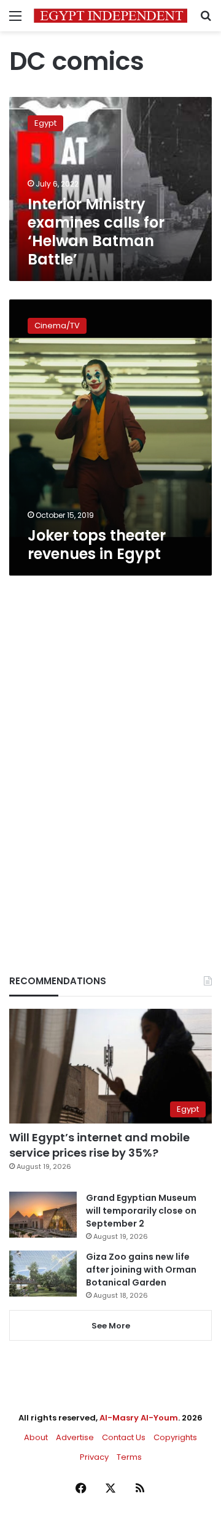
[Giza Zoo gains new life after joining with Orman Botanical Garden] (43, 1274)
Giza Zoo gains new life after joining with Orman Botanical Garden (141, 1270)
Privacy (94, 1457)
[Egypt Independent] (110, 16)
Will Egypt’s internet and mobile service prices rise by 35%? (99, 1145)
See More (110, 1326)
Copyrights (175, 1437)
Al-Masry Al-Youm (138, 1418)
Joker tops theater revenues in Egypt (97, 544)
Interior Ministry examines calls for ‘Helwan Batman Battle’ (96, 231)
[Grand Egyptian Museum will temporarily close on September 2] (43, 1215)
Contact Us (123, 1437)
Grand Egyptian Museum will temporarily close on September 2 (141, 1211)
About (36, 1437)
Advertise (75, 1437)
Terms (129, 1457)
